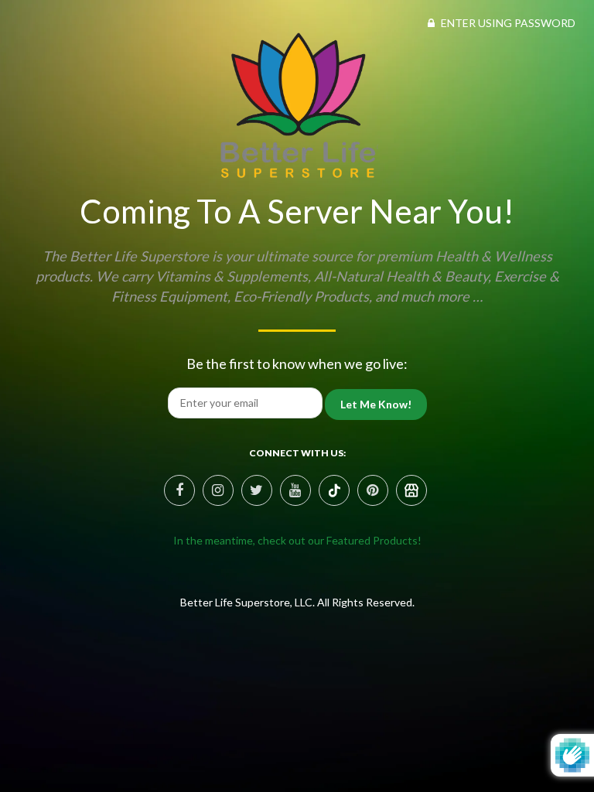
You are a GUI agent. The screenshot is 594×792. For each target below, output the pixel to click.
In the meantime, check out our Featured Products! (297, 540)
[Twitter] (256, 490)
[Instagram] (218, 490)
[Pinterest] (334, 490)
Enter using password (507, 22)
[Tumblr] (411, 490)
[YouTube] (295, 490)
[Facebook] (179, 490)
